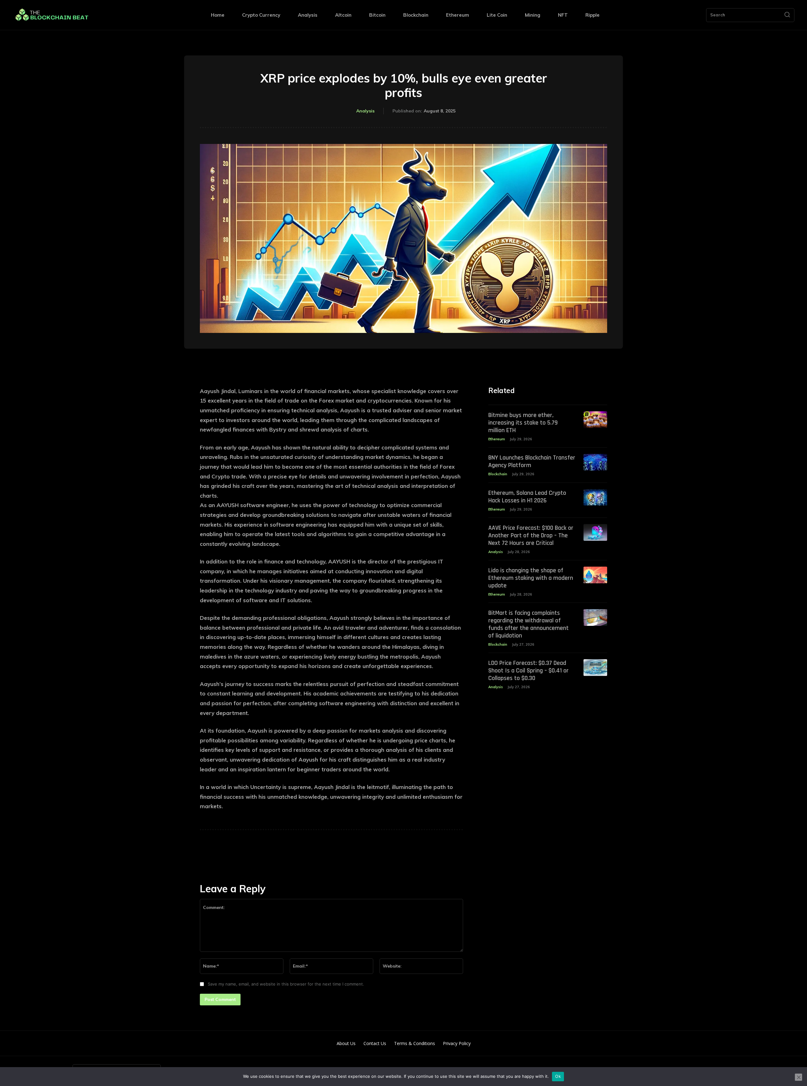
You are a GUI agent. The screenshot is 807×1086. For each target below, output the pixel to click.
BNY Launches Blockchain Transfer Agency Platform (531, 461)
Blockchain (497, 474)
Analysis (365, 111)
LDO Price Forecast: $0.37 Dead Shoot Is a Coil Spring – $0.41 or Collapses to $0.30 (528, 670)
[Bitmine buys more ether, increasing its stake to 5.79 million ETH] (595, 419)
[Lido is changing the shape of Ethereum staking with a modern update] (595, 575)
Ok (558, 1076)
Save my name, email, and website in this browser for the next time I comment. (286, 983)
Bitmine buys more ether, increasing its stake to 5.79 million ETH (523, 422)
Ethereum (496, 439)
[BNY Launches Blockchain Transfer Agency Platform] (595, 462)
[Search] (787, 15)
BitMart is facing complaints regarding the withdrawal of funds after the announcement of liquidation (528, 624)
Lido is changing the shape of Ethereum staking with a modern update (530, 578)
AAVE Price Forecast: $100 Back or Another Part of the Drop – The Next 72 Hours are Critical (530, 535)
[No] (798, 1077)
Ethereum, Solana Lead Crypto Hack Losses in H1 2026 (527, 497)
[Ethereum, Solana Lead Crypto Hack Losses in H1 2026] (595, 497)
